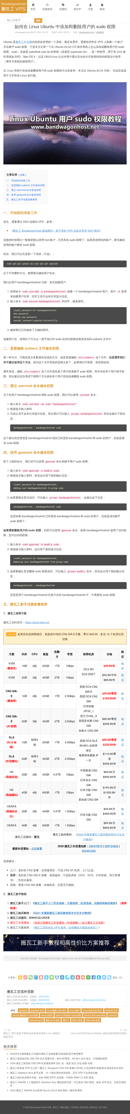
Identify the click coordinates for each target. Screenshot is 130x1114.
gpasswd (23, 1010)
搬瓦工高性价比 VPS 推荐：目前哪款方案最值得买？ (66, 927)
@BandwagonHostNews (42, 1003)
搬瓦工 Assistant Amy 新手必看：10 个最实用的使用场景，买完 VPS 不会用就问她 (54, 1072)
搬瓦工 (66, 1020)
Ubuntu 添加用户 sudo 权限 (68, 1015)
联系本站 (93, 1107)
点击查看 (36, 848)
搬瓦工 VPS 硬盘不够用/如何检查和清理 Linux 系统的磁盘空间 (31, 1034)
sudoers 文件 (111, 1010)
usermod (113, 1015)
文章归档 (74, 1107)
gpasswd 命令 (37, 1010)
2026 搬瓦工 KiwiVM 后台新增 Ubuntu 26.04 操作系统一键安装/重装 (46, 1090)
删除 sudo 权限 (53, 1020)
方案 (90, 9)
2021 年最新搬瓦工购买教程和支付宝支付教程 (62, 913)
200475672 (96, 846)
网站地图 (64, 1107)
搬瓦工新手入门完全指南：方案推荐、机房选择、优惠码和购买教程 (75, 903)
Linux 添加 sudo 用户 (92, 1010)
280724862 (111, 846)
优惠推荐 (47, 9)
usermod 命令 (36, 1020)
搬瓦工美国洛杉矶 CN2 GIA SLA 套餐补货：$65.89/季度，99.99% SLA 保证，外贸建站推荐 (58, 1058)
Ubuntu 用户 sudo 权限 (94, 1015)
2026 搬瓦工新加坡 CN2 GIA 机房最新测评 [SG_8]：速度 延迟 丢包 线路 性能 (51, 1063)
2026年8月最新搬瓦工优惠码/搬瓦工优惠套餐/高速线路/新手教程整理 (46, 1053)
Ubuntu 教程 (46, 1015)
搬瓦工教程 (77, 1020)
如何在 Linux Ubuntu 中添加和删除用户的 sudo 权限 (65, 26)
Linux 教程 (74, 1010)
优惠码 (63, 9)
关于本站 (103, 1107)
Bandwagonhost (86, 32)
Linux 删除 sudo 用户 (56, 1010)
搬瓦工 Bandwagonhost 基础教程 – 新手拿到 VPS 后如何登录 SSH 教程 (56, 231)
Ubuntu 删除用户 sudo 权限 (25, 1015)
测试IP (77, 9)
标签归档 (84, 1107)
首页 (33, 9)
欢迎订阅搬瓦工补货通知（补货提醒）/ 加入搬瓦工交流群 (69, 922)
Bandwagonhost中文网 (13, 6)
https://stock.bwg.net (37, 622)
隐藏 (22, 174)
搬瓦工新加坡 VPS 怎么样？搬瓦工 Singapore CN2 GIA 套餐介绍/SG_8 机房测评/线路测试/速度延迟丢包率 (66, 1068)
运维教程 (100, 32)
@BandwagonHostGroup (94, 999)
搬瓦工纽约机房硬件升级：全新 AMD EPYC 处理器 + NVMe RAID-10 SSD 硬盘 (52, 1077)
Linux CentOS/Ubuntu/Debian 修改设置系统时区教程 (99, 1033)
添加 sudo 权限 (93, 1020)
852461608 (89, 851)
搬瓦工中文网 (24, 42)
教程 (102, 9)
